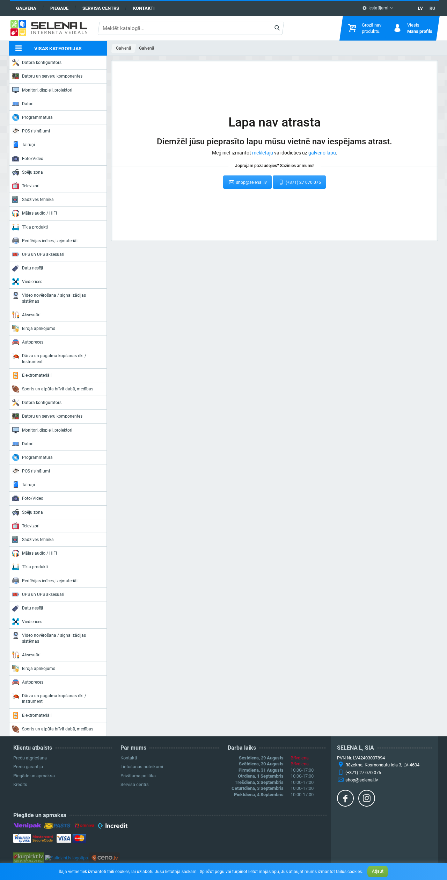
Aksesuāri (31, 314)
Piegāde (59, 8)
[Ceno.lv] (104, 857)
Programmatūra (37, 117)
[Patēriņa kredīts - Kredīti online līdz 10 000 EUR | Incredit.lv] (112, 826)
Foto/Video (32, 158)
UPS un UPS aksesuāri (43, 254)
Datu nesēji (32, 268)
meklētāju (262, 153)
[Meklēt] (276, 28)
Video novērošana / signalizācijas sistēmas (54, 298)
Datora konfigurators (41, 62)
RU (432, 8)
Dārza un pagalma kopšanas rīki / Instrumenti (54, 358)
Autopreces (32, 342)
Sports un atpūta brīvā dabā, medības (57, 389)
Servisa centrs (100, 8)
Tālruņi (28, 144)
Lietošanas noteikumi (141, 766)
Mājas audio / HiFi (39, 213)
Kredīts (20, 784)
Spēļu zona (32, 172)
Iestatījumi (377, 8)
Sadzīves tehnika (38, 199)
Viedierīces (32, 281)
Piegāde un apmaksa (34, 775)
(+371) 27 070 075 (303, 182)
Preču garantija (28, 766)
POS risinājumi (36, 131)
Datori (28, 103)
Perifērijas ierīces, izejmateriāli (50, 240)
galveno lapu (322, 153)
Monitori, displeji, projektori (47, 90)
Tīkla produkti (35, 227)
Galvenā (26, 8)
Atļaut (377, 871)
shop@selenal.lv (251, 182)
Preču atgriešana (30, 757)
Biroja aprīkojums (38, 328)
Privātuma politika (138, 775)
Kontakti (144, 8)
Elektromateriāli (37, 375)
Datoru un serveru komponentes (52, 76)
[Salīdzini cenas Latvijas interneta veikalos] (28, 857)
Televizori (30, 185)
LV (420, 8)
